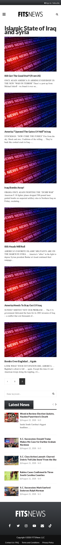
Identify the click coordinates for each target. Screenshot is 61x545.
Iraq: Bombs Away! (14, 187)
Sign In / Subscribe (53, 3)
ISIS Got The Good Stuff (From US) (22, 75)
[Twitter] (20, 525)
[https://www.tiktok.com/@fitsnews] (50, 525)
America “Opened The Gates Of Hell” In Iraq (27, 131)
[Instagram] (28, 525)
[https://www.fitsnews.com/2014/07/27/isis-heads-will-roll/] (30, 224)
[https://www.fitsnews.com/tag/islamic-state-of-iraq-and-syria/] (7, 381)
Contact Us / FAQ (12, 543)
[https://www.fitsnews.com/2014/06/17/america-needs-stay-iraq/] (30, 283)
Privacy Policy (48, 543)
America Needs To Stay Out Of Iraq (23, 305)
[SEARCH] (53, 394)
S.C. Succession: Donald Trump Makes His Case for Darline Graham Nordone (38, 442)
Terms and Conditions (30, 543)
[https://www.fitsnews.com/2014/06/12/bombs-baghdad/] (30, 339)
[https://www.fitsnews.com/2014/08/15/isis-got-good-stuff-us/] (30, 54)
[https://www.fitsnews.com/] (30, 513)
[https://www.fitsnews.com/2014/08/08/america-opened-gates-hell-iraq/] (30, 110)
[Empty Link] (53, 404)
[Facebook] (12, 525)
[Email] (44, 525)
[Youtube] (36, 525)
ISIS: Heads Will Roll (14, 246)
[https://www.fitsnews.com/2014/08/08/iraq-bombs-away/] (30, 166)
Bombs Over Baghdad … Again (20, 361)
